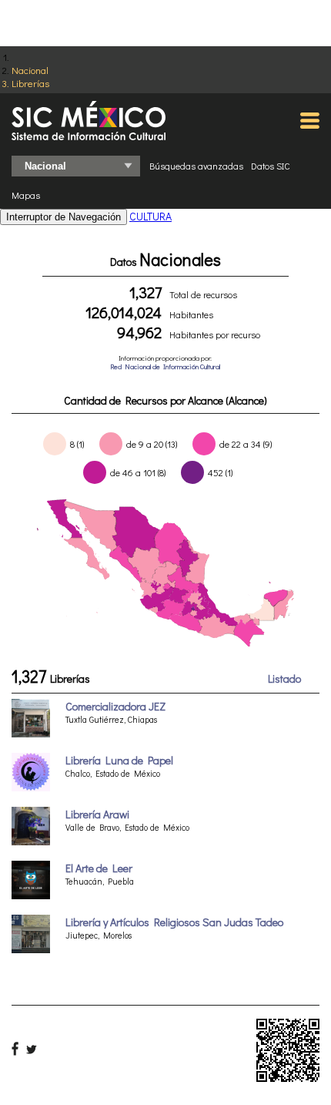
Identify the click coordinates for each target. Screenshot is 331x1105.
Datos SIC (270, 166)
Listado (284, 678)
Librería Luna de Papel (119, 760)
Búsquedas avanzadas (196, 166)
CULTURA (150, 216)
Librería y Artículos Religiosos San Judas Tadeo (174, 922)
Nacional (30, 69)
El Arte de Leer (98, 868)
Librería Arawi (97, 814)
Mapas (26, 195)
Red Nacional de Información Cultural (165, 366)
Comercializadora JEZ (115, 706)
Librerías (30, 82)
